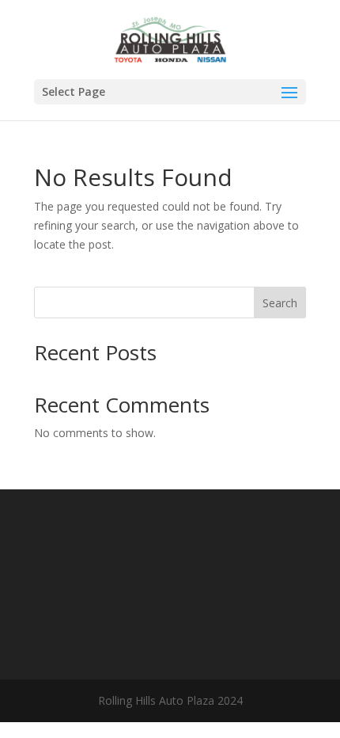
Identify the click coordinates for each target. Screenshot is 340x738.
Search (280, 302)
